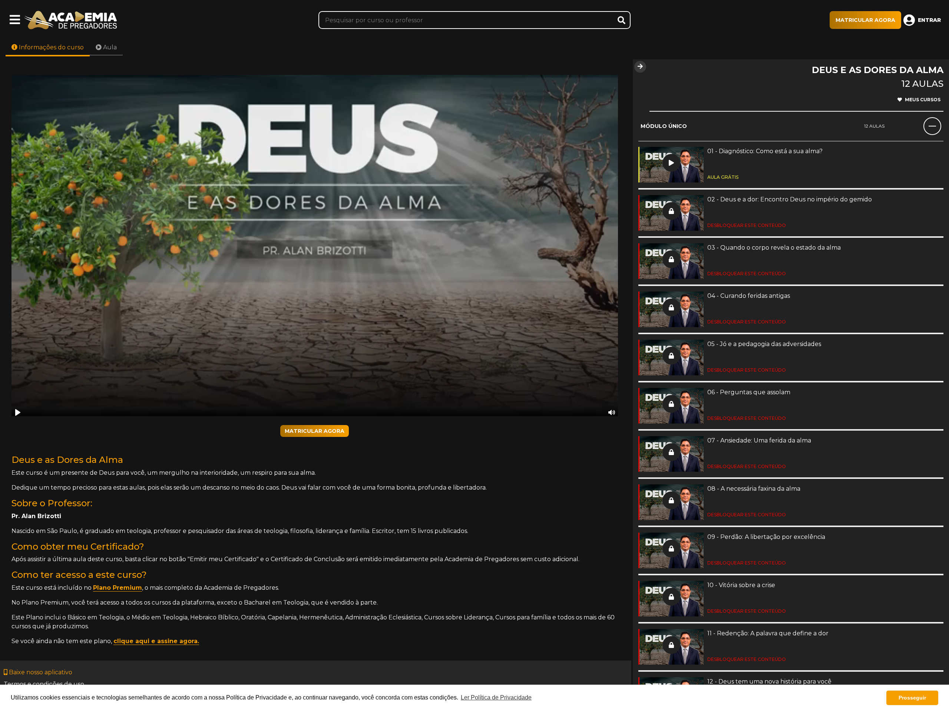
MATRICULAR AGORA (865, 20)
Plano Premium (117, 587)
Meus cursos (922, 99)
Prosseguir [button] (912, 698)
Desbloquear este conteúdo (746, 225)
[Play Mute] (314, 245)
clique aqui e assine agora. (156, 641)
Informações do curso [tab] (50, 47)
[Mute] (611, 412)
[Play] (17, 412)
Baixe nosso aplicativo (39, 672)
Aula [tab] (109, 47)
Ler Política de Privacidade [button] (496, 697)
